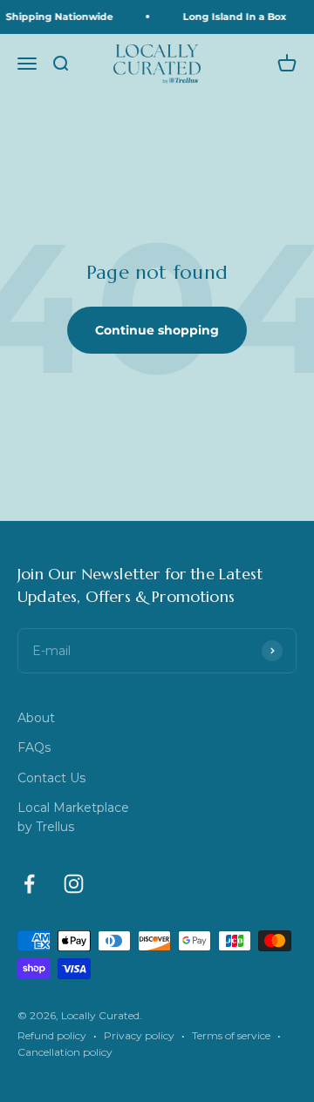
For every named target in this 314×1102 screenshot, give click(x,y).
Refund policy (51, 1035)
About (36, 718)
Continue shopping (157, 330)
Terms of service (231, 1035)
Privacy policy (139, 1035)
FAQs (34, 747)
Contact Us (51, 778)
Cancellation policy (65, 1051)
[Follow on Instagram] (73, 884)
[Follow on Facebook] (29, 884)
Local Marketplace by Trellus (73, 817)
